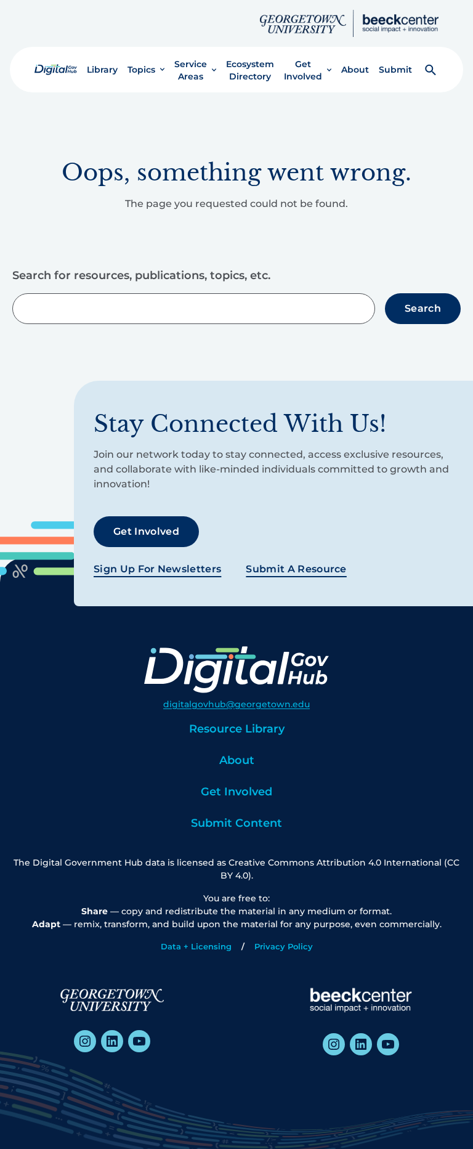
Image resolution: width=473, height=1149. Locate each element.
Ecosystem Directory (250, 70)
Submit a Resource (296, 569)
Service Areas (190, 70)
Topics (141, 69)
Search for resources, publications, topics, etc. (141, 275)
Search (423, 308)
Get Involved (303, 70)
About (355, 69)
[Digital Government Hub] (55, 69)
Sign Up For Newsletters (157, 569)
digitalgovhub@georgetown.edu (236, 704)
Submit (395, 69)
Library (102, 69)
